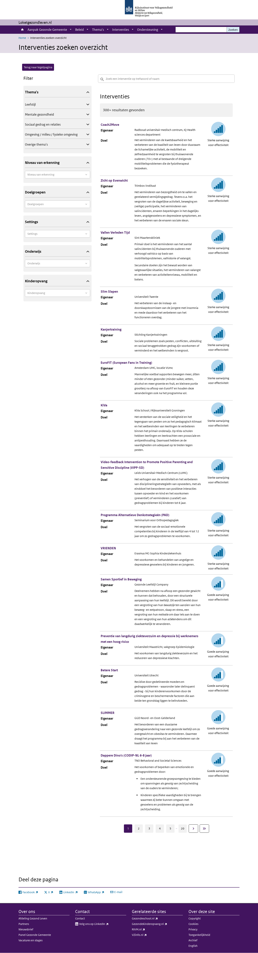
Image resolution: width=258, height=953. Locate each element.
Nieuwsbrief (26, 929)
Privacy (192, 929)
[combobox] (57, 174)
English (193, 946)
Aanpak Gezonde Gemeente (47, 30)
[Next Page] (193, 828)
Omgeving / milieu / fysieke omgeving (51, 134)
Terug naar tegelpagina (38, 67)
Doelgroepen (35, 192)
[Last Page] (204, 828)
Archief (192, 940)
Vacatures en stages (30, 940)
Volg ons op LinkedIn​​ (102, 924)
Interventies (120, 30)
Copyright (194, 918)
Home (22, 29)
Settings (31, 222)
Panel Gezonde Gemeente (35, 935)
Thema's (98, 30)
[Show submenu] (70, 29)
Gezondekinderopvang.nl (157, 924)
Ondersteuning (147, 30)
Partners (24, 924)
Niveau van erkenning (42, 162)
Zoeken (233, 29)
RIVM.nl (147, 929)
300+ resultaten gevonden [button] (124, 110)
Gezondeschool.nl (153, 918)
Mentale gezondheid (39, 114)
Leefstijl (30, 104)
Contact (80, 918)
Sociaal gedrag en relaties (43, 124)
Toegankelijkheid (199, 935)
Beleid (79, 30)
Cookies (193, 924)
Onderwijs (33, 251)
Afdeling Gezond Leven (33, 918)
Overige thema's (36, 144)
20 (182, 828)
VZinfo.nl (147, 935)
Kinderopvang (36, 281)
